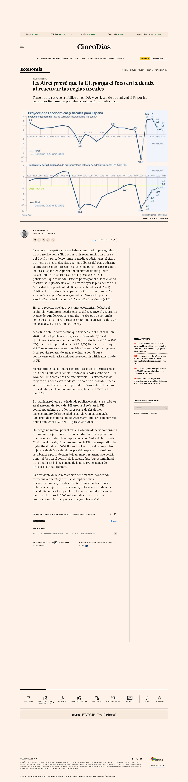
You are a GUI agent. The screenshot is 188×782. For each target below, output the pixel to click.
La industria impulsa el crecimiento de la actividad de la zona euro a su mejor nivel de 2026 (150, 381)
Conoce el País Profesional (94, 714)
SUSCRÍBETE (145, 59)
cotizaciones (130, 701)
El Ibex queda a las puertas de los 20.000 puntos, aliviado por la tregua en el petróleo (150, 370)
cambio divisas (96, 701)
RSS (94, 776)
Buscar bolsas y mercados (146, 401)
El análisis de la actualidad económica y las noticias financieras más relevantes (65, 514)
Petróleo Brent (83, 34)
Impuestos (141, 70)
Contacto (23, 776)
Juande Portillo (42, 230)
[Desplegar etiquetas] (115, 533)
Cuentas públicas (40, 79)
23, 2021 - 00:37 (46, 233)
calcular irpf (28, 701)
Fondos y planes (87, 58)
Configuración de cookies (54, 776)
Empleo (133, 70)
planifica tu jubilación (79, 701)
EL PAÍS (119, 57)
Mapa (90, 776)
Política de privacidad (71, 776)
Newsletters (100, 776)
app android (160, 701)
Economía (64, 58)
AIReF (35, 534)
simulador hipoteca (45, 701)
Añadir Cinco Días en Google (106, 240)
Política (150, 70)
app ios (147, 701)
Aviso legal (30, 776)
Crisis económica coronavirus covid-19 (80, 534)
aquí (86, 545)
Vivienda (125, 70)
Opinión (111, 58)
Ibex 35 (28, 34)
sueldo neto (62, 701)
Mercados (55, 58)
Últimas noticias (100, 58)
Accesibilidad (83, 776)
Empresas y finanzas (43, 58)
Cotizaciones (74, 58)
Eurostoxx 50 (112, 34)
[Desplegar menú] (22, 47)
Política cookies (40, 776)
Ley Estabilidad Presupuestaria (51, 534)
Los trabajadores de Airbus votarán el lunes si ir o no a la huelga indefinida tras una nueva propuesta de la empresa (150, 347)
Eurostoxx (145, 413)
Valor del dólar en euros (145, 34)
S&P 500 (54, 34)
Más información (39, 545)
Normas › (113, 521)
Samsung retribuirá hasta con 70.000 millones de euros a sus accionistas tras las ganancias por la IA (150, 360)
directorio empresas (113, 701)
